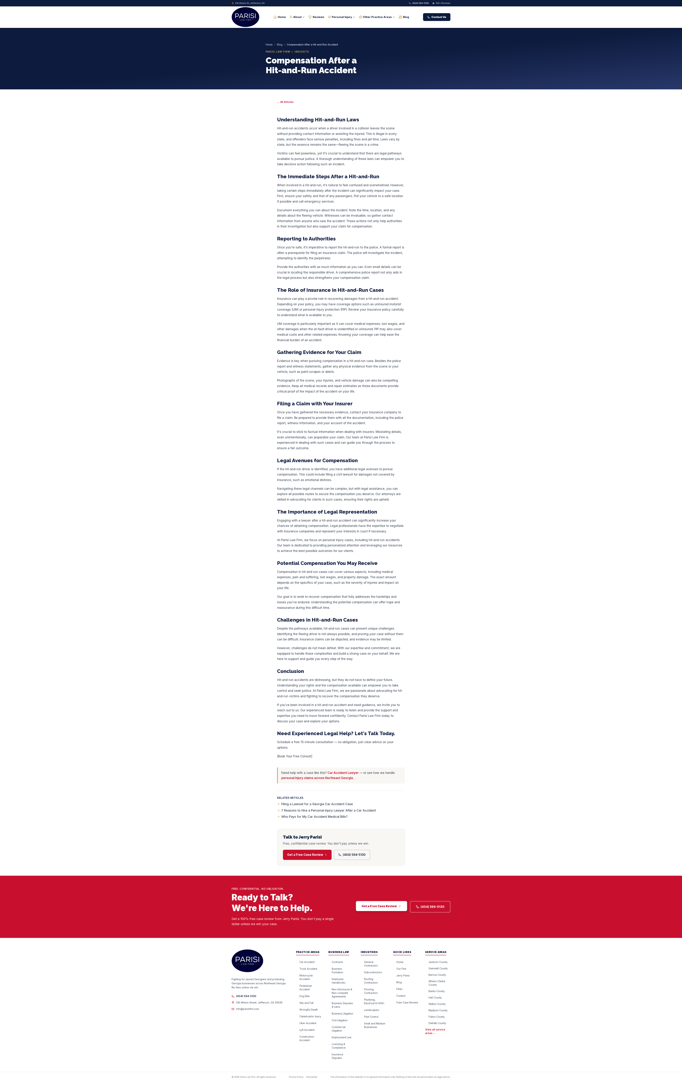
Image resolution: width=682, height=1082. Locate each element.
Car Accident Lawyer (343, 773)
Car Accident (307, 961)
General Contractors (371, 963)
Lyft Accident (307, 1029)
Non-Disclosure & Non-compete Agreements (342, 993)
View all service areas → (435, 1031)
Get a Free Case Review (305, 855)
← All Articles (285, 101)
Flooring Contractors (371, 991)
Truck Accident (308, 968)
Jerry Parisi (403, 975)
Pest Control (371, 1016)
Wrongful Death (308, 1009)
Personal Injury (342, 17)
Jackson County (438, 961)
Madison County (438, 1010)
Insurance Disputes (337, 1056)
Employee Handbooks (338, 981)
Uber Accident (307, 1023)
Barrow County (437, 974)
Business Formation (337, 970)
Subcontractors (373, 972)
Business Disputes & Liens (342, 1005)
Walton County (437, 1003)
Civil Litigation (340, 1020)
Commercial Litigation (338, 1028)
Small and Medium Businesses (374, 1025)
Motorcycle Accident (306, 977)
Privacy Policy (296, 1077)
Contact (400, 995)
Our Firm (401, 968)
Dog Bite (304, 996)
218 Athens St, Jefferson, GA (250, 3)
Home (282, 17)
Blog (406, 17)
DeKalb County (437, 1023)
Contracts (337, 961)
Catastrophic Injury (310, 1016)
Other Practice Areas (377, 17)
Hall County (435, 997)
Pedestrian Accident (305, 987)
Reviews (318, 17)
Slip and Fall (306, 1002)
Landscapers (371, 1009)
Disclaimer (311, 1077)
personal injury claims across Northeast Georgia (317, 778)
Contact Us (438, 16)
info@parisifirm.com (247, 1008)
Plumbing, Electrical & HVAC (374, 1001)
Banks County (437, 991)
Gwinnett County (438, 968)
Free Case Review (407, 1002)
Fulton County (437, 1016)
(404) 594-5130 (420, 3)
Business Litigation (342, 1013)
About (297, 17)
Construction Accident (306, 1038)
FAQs (399, 988)
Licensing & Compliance (339, 1046)
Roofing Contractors (371, 981)
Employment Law (341, 1037)
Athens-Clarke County (437, 983)
